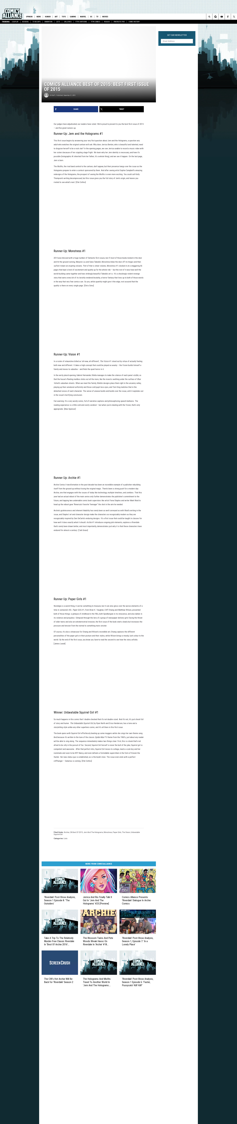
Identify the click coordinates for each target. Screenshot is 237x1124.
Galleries (68, 22)
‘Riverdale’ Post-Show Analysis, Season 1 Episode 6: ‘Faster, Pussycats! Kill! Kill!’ (137, 982)
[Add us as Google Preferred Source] (215, 17)
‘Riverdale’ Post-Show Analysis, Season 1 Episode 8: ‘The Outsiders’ (59, 900)
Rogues (107, 22)
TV (97, 17)
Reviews (25, 22)
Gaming (73, 17)
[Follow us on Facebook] (228, 17)
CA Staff (52, 95)
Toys (64, 17)
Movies (105, 17)
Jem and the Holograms (93, 832)
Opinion (29, 17)
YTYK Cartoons (81, 22)
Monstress (108, 832)
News (39, 17)
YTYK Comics (95, 22)
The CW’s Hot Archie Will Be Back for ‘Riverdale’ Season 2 (58, 980)
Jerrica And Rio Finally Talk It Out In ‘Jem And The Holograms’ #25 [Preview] (97, 900)
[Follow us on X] (234, 17)
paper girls (117, 832)
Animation (48, 22)
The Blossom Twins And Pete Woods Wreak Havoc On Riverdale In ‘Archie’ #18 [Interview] (98, 941)
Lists (58, 22)
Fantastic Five (119, 22)
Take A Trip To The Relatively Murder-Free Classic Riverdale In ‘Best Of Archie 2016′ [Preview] (59, 941)
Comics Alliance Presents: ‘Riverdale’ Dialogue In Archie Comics (136, 900)
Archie (66, 832)
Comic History (134, 22)
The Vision (126, 832)
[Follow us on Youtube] (222, 17)
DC (91, 17)
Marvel (83, 17)
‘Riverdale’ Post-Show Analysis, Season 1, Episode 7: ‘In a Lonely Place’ (137, 941)
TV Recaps (36, 22)
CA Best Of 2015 (76, 832)
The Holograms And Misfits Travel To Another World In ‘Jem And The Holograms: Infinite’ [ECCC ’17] (97, 982)
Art (56, 17)
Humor (48, 17)
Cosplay (15, 22)
